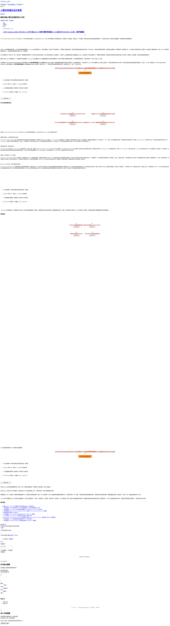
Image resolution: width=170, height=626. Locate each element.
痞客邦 (9, 535)
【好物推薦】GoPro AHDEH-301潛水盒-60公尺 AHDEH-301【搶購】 (19, 514)
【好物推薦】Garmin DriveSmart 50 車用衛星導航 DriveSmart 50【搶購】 (20, 520)
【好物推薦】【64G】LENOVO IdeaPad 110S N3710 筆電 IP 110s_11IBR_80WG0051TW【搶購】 (25, 511)
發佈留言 (3, 551)
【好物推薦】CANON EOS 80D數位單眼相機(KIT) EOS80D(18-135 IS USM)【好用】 (23, 509)
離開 (7, 623)
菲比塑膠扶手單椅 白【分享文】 (10, 512)
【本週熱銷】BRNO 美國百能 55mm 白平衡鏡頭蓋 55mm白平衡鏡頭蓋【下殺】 (21, 507)
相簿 (4, 23)
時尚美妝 (11, 20)
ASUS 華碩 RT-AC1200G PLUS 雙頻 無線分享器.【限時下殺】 (17, 515)
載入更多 (3, 543)
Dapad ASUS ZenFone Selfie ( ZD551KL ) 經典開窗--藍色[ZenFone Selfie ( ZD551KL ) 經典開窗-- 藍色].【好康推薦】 (29, 517)
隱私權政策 (92, 607)
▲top (2, 541)
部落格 (4, 24)
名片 (4, 26)
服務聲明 (97, 607)
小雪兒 (2, 527)
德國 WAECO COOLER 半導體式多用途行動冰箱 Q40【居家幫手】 (19, 506)
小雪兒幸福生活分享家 (11, 10)
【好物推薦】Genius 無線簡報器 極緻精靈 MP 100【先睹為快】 (18, 519)
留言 (12, 535)
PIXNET (75, 607)
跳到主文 (3, 14)
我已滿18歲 (3, 623)
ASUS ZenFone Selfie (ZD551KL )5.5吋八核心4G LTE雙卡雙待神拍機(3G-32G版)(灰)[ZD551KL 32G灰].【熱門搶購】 (44, 32)
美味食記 (11, 539)
